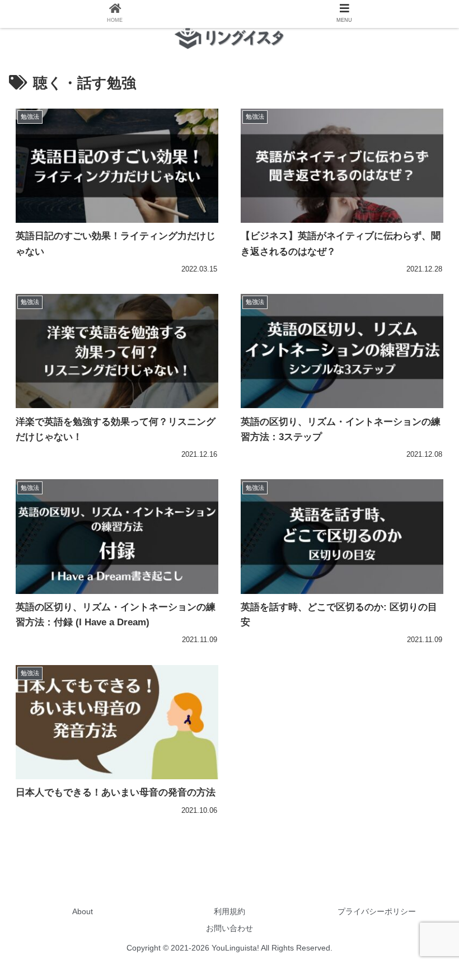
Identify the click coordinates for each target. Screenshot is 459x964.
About (82, 911)
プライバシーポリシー (377, 911)
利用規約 (229, 911)
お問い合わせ (229, 928)
